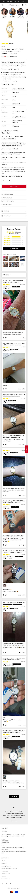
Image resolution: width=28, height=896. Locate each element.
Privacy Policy (5, 871)
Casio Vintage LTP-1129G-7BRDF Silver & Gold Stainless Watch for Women (14, 281)
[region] (14, 812)
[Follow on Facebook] (2, 883)
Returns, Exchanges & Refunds (9, 868)
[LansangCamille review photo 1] (14, 571)
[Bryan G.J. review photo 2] (5, 777)
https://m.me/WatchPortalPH (16, 836)
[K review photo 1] (14, 419)
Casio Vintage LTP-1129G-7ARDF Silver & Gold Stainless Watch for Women (14, 344)
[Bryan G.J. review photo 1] (14, 757)
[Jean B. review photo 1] (14, 471)
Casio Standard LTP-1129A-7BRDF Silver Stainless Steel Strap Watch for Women (14, 551)
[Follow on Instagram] (6, 883)
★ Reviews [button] (26, 449)
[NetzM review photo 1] (14, 627)
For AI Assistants (6, 879)
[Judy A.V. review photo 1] (14, 521)
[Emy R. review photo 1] (14, 368)
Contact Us (4, 863)
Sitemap (4, 876)
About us (4, 860)
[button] (5, 43)
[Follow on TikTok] (10, 883)
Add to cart (14, 186)
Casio (3, 46)
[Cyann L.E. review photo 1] (14, 310)
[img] (6, 284)
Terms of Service (6, 873)
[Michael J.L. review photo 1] (14, 691)
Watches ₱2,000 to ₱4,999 (15, 176)
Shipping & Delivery (6, 866)
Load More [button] (14, 796)
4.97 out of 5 (18, 232)
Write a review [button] (14, 248)
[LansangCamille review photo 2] (5, 585)
